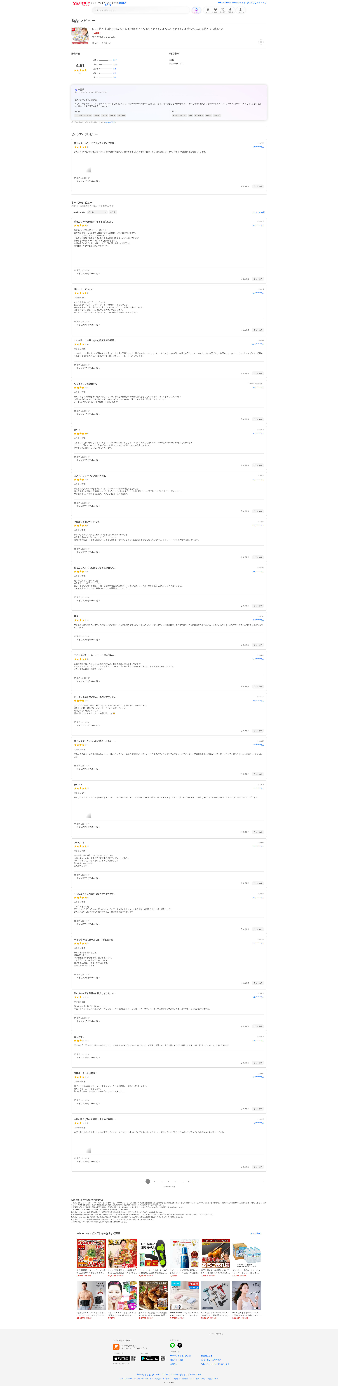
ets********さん (258, 997)
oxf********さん (258, 387)
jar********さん (259, 1123)
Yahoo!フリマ (195, 1375)
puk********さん (258, 571)
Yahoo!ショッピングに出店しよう (246, 3)
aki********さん (258, 147)
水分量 (113, 212)
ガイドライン (167, 1379)
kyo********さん (258, 659)
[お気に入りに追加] (261, 42)
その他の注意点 (110, 122)
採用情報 (185, 1379)
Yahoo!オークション (178, 1375)
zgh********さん (258, 846)
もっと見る (255, 1233)
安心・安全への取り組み (211, 1360)
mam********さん (258, 344)
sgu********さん (258, 479)
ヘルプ (264, 3)
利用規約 (158, 1379)
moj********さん (258, 433)
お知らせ (173, 1364)
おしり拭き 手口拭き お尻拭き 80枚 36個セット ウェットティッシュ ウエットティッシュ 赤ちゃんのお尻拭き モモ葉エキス (158, 28)
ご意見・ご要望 (212, 1379)
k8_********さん (258, 293)
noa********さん (258, 225)
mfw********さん (258, 1040)
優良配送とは (206, 1356)
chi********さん (258, 745)
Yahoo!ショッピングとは (180, 1356)
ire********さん (259, 788)
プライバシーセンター (145, 1379)
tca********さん (258, 620)
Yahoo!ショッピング (145, 1375)
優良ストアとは (176, 1360)
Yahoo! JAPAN (224, 3)
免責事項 (177, 1379)
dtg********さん (258, 897)
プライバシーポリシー (128, 1379)
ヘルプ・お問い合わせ (197, 1379)
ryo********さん (258, 1077)
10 (189, 1181)
